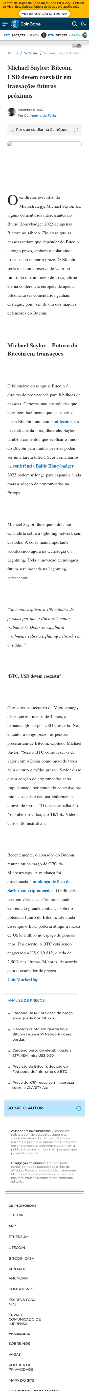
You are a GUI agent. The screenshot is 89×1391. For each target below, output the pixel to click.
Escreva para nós (22, 1302)
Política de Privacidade (21, 1367)
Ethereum (18, 1236)
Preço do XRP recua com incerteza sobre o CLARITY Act (43, 1085)
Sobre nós (19, 1343)
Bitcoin (16, 1215)
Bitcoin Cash (21, 1258)
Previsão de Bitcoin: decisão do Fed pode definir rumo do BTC (40, 1069)
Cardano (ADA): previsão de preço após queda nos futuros (42, 1015)
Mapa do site (21, 1380)
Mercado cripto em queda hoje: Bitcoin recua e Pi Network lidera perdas (41, 1034)
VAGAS (15, 1354)
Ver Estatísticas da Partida (44, 13)
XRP (12, 1226)
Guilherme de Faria (40, 115)
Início (13, 53)
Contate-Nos (22, 1289)
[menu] (5, 23)
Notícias (30, 53)
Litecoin (17, 1247)
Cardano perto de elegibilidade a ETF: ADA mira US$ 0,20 (41, 1053)
